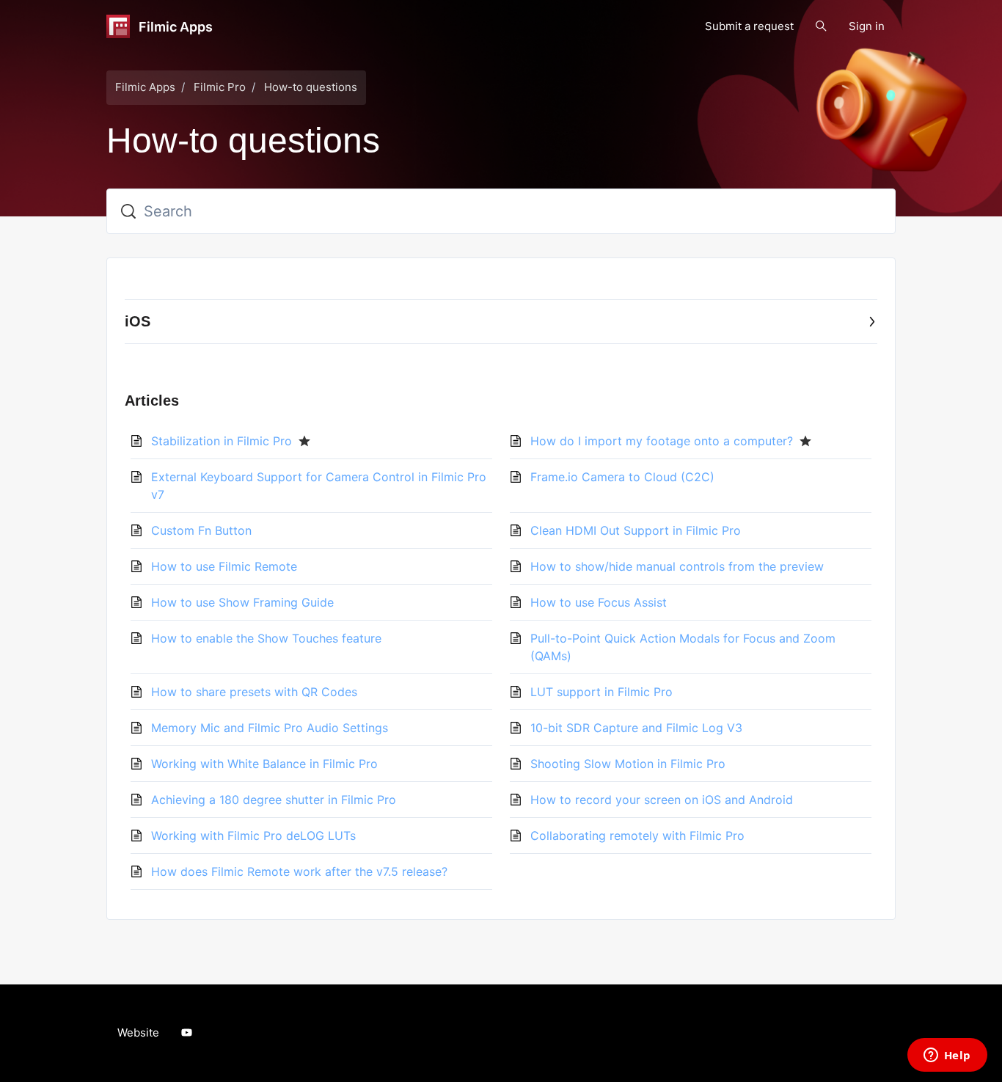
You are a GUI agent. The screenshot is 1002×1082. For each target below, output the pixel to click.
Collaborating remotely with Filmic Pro (637, 835)
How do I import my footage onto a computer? (661, 441)
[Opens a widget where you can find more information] (947, 1056)
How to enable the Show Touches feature (266, 638)
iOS (137, 321)
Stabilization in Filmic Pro (221, 441)
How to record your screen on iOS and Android (661, 799)
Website (138, 1032)
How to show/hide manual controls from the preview (677, 566)
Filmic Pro (220, 87)
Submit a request (749, 26)
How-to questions (310, 87)
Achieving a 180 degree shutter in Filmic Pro (273, 799)
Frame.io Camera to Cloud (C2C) (622, 476)
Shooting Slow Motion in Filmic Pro (627, 763)
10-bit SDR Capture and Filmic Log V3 (636, 727)
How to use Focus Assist (598, 602)
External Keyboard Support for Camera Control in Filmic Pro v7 (318, 485)
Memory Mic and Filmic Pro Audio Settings (269, 727)
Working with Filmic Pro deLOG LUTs (253, 835)
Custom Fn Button (201, 530)
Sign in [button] (867, 26)
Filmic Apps (145, 87)
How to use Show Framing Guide (242, 602)
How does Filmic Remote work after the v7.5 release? (299, 871)
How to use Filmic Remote (224, 566)
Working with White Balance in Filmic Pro (264, 763)
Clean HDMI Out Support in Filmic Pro (635, 530)
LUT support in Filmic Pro (601, 691)
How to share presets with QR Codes (254, 691)
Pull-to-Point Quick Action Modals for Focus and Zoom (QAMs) (682, 647)
